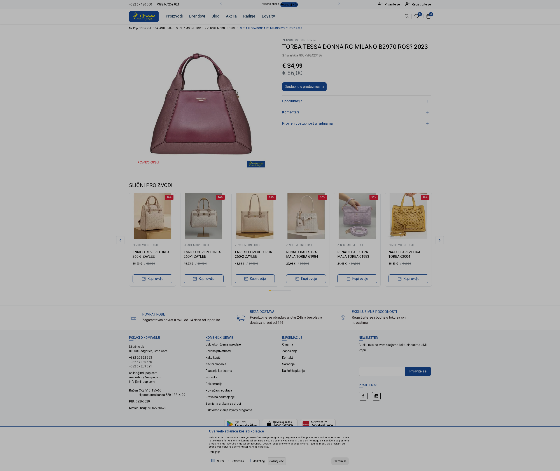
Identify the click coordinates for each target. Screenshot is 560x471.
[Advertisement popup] (280, 124)
